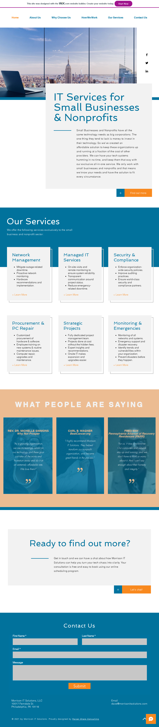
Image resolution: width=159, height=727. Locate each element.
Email (16, 649)
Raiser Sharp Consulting (85, 719)
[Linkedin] (147, 71)
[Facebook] (147, 55)
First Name (19, 636)
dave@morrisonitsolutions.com (129, 703)
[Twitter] (147, 63)
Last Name (88, 636)
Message (18, 662)
